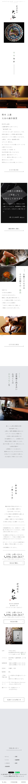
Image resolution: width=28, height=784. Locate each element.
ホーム (7, 756)
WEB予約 (14, 622)
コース (7, 760)
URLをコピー (14, 748)
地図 (16, 763)
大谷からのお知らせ (14, 700)
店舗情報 (17, 760)
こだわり (7, 763)
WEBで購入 (14, 563)
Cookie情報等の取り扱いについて (14, 776)
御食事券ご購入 (14, 229)
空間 (16, 756)
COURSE (14, 170)
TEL (5, 782)
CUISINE (14, 345)
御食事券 (7, 766)
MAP (23, 654)
